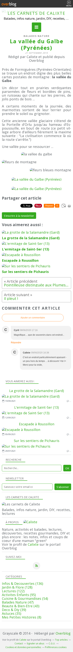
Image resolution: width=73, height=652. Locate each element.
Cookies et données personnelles (23, 647)
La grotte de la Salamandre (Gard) (36, 390)
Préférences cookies (55, 647)
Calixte (33, 544)
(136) (22, 583)
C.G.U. (52, 643)
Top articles (61, 639)
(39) (14, 609)
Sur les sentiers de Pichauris (36, 440)
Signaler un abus (36, 643)
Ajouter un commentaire (33, 317)
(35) (11, 613)
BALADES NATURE (37, 36)
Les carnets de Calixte (36, 13)
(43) (20, 606)
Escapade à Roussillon (36, 424)
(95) (19, 594)
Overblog (63, 633)
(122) (13, 591)
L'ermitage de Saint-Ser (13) (36, 407)
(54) (25, 598)
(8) (21, 617)
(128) (17, 587)
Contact (19, 643)
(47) (18, 602)
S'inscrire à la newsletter (19, 216)
